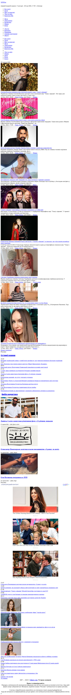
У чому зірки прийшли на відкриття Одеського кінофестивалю (20, 370)
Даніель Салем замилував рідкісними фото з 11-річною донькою (21, 374)
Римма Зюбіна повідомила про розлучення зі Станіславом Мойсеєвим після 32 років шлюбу (30, 663)
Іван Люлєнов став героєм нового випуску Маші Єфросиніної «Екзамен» (24, 364)
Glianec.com (33, 680)
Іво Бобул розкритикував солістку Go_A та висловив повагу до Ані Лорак (24, 303)
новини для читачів (7, 676)
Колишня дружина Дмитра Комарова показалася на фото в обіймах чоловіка (29, 656)
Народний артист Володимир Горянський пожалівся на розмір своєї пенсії (24, 367)
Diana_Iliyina (19, 97)
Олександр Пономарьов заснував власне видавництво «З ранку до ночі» (30, 449)
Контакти (7, 30)
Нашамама (7, 32)
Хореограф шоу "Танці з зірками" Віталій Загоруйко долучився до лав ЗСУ (24, 591)
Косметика (7, 22)
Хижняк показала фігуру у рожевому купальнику (20, 642)
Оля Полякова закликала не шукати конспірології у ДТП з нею (20, 660)
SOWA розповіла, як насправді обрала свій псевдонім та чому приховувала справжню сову (29, 587)
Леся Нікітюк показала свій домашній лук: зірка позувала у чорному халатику (25, 179)
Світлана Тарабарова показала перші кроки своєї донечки (19, 277)
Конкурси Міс (8, 16)
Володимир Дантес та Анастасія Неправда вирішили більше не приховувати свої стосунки (29, 380)
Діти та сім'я (8, 14)
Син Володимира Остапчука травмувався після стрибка (18, 387)
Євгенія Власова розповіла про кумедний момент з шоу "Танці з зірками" (24, 92)
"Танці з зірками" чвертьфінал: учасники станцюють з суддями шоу (22, 210)
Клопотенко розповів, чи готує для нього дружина (17, 377)
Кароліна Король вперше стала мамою (13, 670)
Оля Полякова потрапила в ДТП (14, 477)
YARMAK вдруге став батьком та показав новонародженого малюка (22, 594)
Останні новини (8, 355)
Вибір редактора (10, 394)
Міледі (6, 35)
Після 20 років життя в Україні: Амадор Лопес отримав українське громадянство (26, 148)
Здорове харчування (10, 34)
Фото (6, 55)
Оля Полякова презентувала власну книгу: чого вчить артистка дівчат (23, 120)
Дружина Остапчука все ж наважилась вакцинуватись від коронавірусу (23, 343)
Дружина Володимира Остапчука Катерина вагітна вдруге (19, 384)
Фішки (6, 24)
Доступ (6, 29)
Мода (6, 19)
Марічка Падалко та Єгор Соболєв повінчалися (16, 666)
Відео (6, 25)
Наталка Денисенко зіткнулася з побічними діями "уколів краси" (23, 612)
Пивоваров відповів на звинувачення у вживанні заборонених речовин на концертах (28, 391)
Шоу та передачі (9, 12)
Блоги (6, 59)
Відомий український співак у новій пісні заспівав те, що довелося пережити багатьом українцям (31, 360)
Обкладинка (8, 20)
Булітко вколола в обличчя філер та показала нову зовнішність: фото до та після (28, 627)
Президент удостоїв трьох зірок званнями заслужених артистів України (23, 598)
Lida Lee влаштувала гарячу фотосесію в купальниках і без (19, 673)
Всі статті (7, 9)
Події (6, 11)
